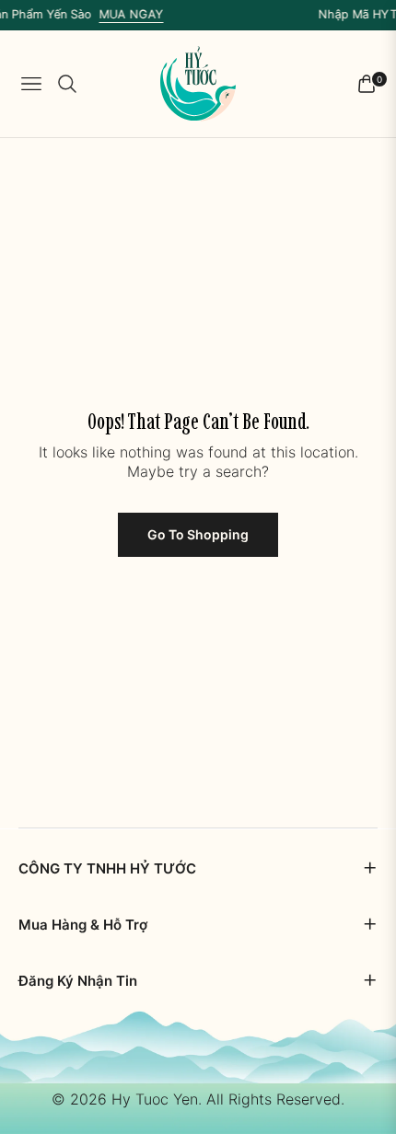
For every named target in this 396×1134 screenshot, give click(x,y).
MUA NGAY (126, 14)
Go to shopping (198, 534)
